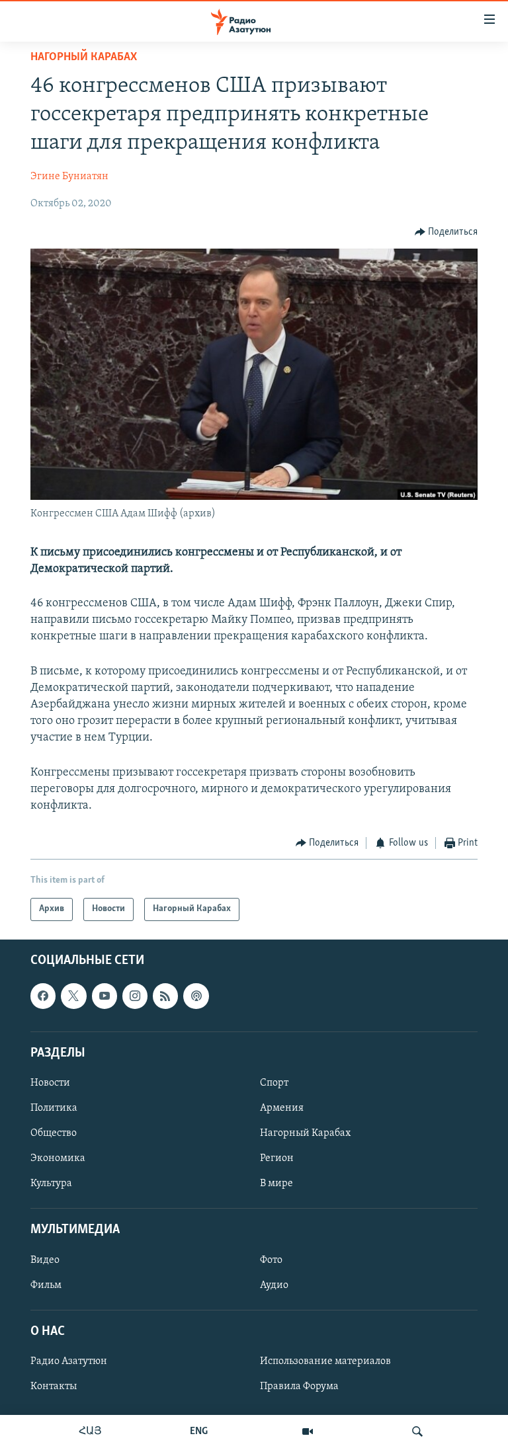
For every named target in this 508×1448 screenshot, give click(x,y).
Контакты (53, 1386)
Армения (282, 1108)
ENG (199, 1431)
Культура (51, 1183)
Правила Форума (299, 1386)
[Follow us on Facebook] (43, 995)
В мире (276, 1183)
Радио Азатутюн (68, 1361)
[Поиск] (417, 1431)
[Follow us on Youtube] (104, 995)
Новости (50, 1083)
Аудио (274, 1284)
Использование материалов (325, 1361)
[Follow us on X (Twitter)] (73, 995)
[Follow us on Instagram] (135, 995)
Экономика (57, 1158)
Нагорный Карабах (83, 57)
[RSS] (165, 995)
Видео (45, 1259)
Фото (271, 1259)
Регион (277, 1158)
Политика (53, 1108)
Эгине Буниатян (69, 176)
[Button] (446, 232)
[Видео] (307, 1431)
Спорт (274, 1083)
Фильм (46, 1284)
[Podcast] (195, 995)
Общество (53, 1133)
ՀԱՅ (90, 1431)
